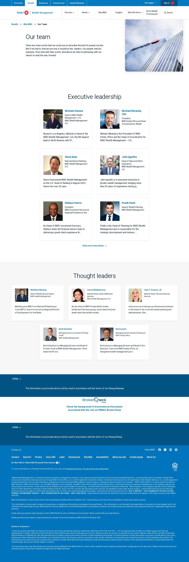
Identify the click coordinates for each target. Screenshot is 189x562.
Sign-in (167, 3)
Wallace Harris (73, 203)
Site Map (88, 457)
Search (170, 12)
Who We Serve (134, 12)
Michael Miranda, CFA (132, 112)
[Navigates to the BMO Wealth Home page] (35, 12)
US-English (149, 3)
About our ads (119, 457)
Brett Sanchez (65, 329)
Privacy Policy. (116, 437)
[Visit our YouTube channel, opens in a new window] (170, 449)
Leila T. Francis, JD (152, 289)
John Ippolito (129, 157)
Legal (62, 457)
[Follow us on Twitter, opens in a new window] (165, 449)
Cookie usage (136, 457)
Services (68, 12)
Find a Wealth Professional (152, 12)
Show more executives (93, 245)
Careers (15, 457)
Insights (119, 12)
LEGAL (15, 378)
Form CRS (50, 457)
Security (27, 457)
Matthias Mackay (38, 289)
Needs (85, 12)
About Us (151, 457)
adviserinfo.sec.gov (74, 469)
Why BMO (102, 12)
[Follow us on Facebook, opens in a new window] (159, 449)
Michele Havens (74, 111)
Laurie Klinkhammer (96, 289)
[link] (18, 3)
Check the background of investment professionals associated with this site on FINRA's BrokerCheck (94, 408)
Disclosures (74, 457)
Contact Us (16, 449)
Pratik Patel (128, 203)
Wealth (14, 24)
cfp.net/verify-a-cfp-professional (96, 469)
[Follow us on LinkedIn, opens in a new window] (176, 449)
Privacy (38, 457)
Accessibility (102, 457)
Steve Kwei (71, 157)
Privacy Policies (116, 388)
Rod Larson (121, 329)
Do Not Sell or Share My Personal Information (33, 462)
